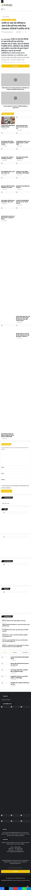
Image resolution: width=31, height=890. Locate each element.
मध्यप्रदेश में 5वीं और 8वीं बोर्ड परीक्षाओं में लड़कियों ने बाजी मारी (8, 126)
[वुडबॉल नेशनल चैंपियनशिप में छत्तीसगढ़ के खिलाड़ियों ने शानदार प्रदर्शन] (8, 181)
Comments (25, 652)
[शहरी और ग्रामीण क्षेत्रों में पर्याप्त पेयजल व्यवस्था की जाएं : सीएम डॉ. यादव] (23, 120)
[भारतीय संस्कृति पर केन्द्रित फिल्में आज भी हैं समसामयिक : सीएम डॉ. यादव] (8, 195)
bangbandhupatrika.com (8, 32)
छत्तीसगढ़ (7, 16)
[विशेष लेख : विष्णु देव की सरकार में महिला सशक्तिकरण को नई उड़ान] (15, 708)
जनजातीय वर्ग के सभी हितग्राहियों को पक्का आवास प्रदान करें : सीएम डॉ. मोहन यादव (22, 202)
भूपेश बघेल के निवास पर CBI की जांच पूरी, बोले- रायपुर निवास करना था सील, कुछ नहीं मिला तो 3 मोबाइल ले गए (22, 335)
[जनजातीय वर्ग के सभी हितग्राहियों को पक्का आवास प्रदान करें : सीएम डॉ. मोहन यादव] (23, 195)
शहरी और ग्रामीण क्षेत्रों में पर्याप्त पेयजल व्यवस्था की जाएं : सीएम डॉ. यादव (22, 127)
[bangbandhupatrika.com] (7, 5)
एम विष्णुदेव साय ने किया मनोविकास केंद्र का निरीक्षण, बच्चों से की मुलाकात (22, 172)
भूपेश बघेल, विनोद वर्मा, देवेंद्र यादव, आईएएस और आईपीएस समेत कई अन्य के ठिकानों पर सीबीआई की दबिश (7, 435)
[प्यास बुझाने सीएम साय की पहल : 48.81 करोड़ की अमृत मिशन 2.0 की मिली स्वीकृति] (23, 136)
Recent (15, 652)
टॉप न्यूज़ (8, 19)
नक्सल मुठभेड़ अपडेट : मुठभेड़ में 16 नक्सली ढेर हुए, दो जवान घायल (7, 157)
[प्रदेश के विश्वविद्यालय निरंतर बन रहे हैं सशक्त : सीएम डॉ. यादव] (8, 166)
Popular (5, 652)
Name (3, 467)
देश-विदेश (13, 19)
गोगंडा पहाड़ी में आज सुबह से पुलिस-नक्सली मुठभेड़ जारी (22, 157)
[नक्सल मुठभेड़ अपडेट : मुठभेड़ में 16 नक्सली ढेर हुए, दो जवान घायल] (8, 152)
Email (2, 473)
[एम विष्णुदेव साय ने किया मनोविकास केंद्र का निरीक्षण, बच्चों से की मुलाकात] (23, 166)
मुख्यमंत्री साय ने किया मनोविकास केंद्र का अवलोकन (23, 186)
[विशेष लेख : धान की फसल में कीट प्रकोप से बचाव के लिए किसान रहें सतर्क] (5, 760)
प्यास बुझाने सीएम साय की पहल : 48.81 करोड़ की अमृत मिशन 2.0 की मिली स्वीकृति (23, 143)
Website (3, 479)
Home (3, 16)
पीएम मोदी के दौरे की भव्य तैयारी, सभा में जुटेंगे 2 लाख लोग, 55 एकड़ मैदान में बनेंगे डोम (7, 218)
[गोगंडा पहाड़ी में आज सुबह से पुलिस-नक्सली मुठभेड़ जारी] (23, 152)
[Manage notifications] (27, 887)
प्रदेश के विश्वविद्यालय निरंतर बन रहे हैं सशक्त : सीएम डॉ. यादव (7, 172)
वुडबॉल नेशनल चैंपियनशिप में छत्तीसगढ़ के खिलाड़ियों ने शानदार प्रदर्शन (8, 186)
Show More (15, 66)
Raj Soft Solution (26, 880)
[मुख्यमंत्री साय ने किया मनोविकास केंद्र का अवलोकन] (23, 181)
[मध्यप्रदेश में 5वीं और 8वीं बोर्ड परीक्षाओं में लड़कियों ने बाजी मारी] (8, 120)
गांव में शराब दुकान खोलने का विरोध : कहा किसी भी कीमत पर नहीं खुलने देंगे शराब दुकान (7, 143)
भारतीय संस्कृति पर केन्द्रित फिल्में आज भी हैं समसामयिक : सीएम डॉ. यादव (8, 201)
